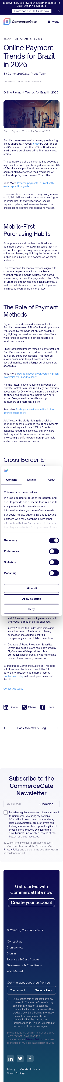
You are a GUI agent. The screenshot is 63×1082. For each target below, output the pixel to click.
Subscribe (46, 804)
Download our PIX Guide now (31, 10)
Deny (31, 608)
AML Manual (15, 971)
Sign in (11, 953)
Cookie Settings (16, 1073)
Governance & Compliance (24, 965)
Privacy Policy (11, 849)
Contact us (14, 941)
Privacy (11, 1069)
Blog (7, 38)
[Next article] (57, 728)
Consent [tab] (11, 479)
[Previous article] (5, 728)
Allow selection (31, 598)
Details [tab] (31, 479)
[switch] (54, 551)
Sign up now (15, 947)
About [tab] (51, 479)
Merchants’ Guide (28, 38)
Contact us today (13, 688)
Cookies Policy (28, 1069)
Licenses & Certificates (23, 959)
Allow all (31, 588)
